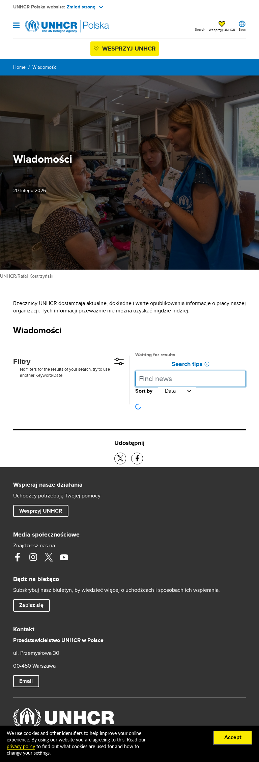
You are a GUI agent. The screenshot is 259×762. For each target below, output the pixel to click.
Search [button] (200, 29)
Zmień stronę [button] (81, 6)
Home (19, 67)
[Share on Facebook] (137, 458)
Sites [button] (242, 29)
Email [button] (26, 681)
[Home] (47, 26)
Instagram (33, 557)
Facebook (17, 557)
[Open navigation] (16, 26)
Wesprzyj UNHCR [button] (222, 29)
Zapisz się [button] (34, 605)
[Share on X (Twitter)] (120, 458)
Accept (232, 737)
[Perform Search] (239, 377)
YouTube (64, 557)
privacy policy (21, 746)
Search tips (187, 364)
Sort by (143, 391)
